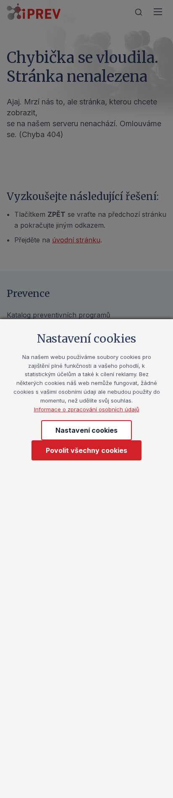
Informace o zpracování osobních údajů (86, 409)
